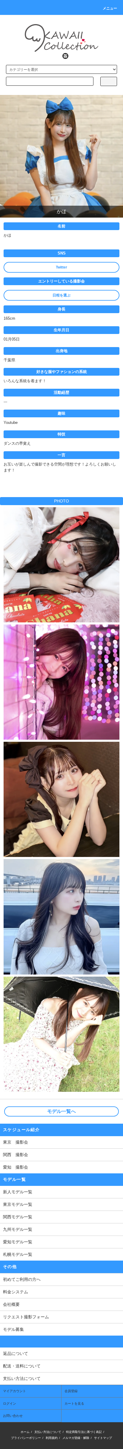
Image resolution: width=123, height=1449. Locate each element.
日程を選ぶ (61, 295)
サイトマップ (103, 1437)
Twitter (61, 267)
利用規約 (52, 1437)
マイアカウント (14, 1391)
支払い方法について (47, 1432)
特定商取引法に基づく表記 (84, 1432)
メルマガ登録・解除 (75, 1437)
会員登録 (71, 1391)
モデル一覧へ (61, 1111)
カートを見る (74, 1403)
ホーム (25, 1432)
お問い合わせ (13, 1415)
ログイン (9, 1403)
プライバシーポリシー (26, 1437)
